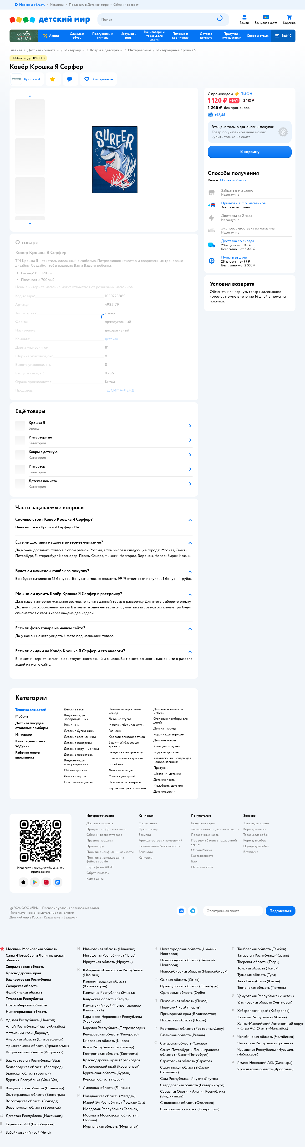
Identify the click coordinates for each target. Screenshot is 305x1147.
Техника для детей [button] (30, 709)
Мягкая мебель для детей (126, 725)
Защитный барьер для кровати (124, 744)
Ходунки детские (165, 752)
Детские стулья (120, 719)
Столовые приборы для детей (170, 720)
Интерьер (72, 50)
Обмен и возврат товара (104, 835)
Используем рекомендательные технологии (42, 913)
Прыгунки (160, 768)
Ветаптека (250, 852)
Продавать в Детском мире (106, 829)
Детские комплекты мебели (168, 711)
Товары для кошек (256, 823)
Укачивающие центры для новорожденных (172, 760)
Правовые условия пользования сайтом (71, 908)
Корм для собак (254, 840)
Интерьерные (139, 50)
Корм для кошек (255, 829)
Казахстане (52, 917)
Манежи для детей (122, 776)
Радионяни (72, 725)
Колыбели (116, 764)
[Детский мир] (50, 20)
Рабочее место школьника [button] (27, 755)
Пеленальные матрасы (125, 782)
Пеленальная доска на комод (125, 711)
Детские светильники (80, 737)
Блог (194, 861)
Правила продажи (99, 840)
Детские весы (74, 709)
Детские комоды (121, 770)
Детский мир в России (26, 917)
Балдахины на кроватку (126, 752)
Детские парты (75, 776)
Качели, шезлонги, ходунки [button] (30, 743)
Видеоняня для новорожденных (76, 717)
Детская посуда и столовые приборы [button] (31, 725)
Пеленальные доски (78, 782)
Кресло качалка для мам (126, 758)
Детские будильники (79, 731)
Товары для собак (256, 835)
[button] (283, 36)
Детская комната (41, 50)
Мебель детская (75, 770)
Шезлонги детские (167, 774)
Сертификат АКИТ (100, 867)
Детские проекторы (78, 755)
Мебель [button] (21, 716)
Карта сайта (94, 879)
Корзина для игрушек (168, 734)
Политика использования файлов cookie (105, 859)
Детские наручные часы (81, 749)
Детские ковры (164, 740)
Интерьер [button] (23, 734)
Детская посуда (164, 728)
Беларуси (70, 917)
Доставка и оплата (99, 823)
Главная (16, 50)
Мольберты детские (168, 786)
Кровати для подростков (127, 737)
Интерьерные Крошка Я (176, 50)
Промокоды (95, 846)
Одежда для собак (256, 846)
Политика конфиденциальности (110, 852)
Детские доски (164, 792)
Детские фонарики (78, 743)
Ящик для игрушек (166, 746)
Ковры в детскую (104, 50)
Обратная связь (97, 873)
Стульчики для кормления (127, 788)
